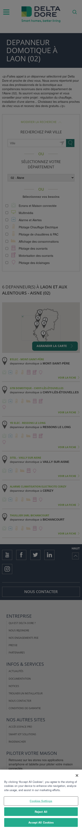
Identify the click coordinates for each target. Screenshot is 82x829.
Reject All (41, 812)
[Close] (77, 775)
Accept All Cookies (40, 822)
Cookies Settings (41, 801)
